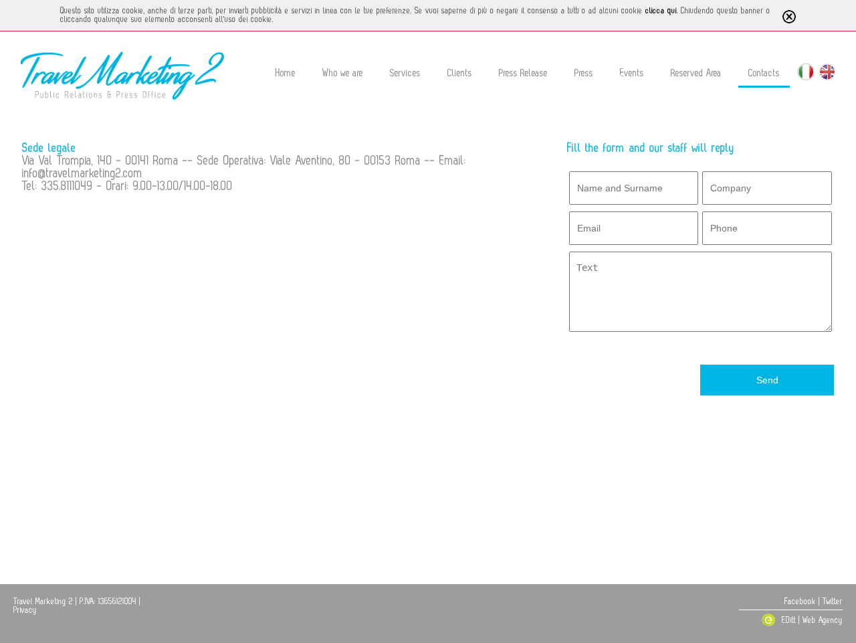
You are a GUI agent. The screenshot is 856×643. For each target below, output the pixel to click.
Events (632, 73)
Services (405, 73)
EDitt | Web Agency (811, 620)
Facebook (800, 602)
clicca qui (661, 11)
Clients (459, 73)
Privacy (25, 610)
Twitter (833, 602)
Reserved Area (696, 73)
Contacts (764, 73)
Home (286, 73)
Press (583, 73)
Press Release (523, 73)
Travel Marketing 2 (43, 602)
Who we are (342, 73)
